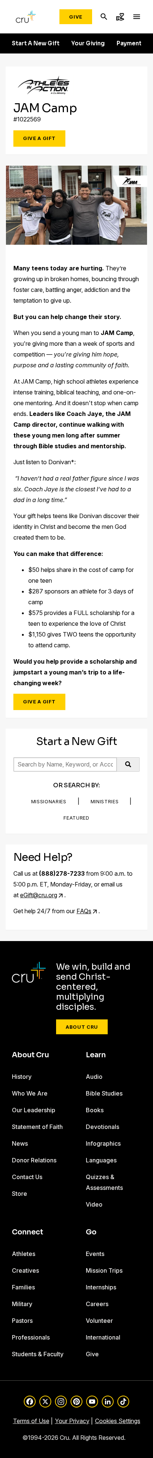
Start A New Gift (35, 43)
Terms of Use (31, 1421)
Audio (94, 1076)
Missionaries (48, 801)
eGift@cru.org (38, 895)
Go (91, 1232)
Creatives (25, 1270)
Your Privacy (72, 1421)
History (22, 1076)
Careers (97, 1304)
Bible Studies (104, 1093)
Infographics (103, 1143)
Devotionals (102, 1126)
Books (95, 1110)
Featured (76, 818)
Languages (101, 1160)
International (103, 1337)
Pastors (22, 1320)
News (20, 1143)
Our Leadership (33, 1110)
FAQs (83, 911)
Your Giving (88, 43)
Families (23, 1287)
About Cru (82, 1027)
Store (19, 1193)
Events (95, 1253)
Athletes (23, 1253)
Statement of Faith (37, 1126)
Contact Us (27, 1177)
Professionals (31, 1337)
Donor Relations (34, 1160)
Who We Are (30, 1093)
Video (94, 1204)
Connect (27, 1232)
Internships (101, 1287)
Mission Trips (104, 1270)
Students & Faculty (38, 1354)
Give (75, 17)
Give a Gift (39, 138)
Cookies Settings (117, 1421)
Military (22, 1304)
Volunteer (99, 1320)
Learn (96, 1055)
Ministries (105, 801)
